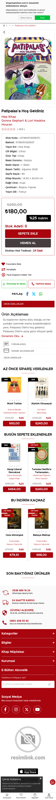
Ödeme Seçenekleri (22, 351)
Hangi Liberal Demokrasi (14, 470)
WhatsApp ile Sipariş (16, 284)
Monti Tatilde (14, 403)
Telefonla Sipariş (43, 284)
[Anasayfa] (6, 26)
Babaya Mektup (41, 535)
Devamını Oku (10, 336)
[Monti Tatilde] (14, 387)
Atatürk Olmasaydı (41, 403)
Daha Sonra (26, 17)
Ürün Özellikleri (13, 304)
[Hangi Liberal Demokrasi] (14, 453)
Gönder (49, 684)
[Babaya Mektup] (42, 518)
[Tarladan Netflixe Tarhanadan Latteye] (42, 453)
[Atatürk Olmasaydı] (42, 387)
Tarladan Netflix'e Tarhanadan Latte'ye (41, 471)
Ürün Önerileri (12, 358)
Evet (42, 17)
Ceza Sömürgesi (14, 535)
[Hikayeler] (12, 26)
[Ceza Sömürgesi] (14, 518)
